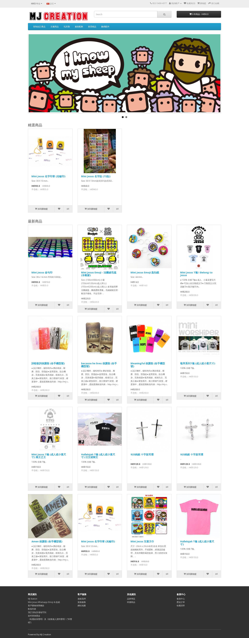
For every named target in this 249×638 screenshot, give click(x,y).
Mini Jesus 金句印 (42, 272)
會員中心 (181, 598)
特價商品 (131, 602)
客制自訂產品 (39, 26)
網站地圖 (82, 605)
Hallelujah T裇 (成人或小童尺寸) (197, 543)
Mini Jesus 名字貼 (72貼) (95, 176)
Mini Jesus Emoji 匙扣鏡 (145, 272)
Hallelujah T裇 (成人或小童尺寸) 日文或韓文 (98, 456)
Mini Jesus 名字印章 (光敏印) (48, 176)
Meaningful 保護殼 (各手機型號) (148, 365)
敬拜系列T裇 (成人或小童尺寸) (197, 363)
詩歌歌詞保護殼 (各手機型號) (48, 363)
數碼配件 (105, 26)
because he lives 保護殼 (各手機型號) (99, 365)
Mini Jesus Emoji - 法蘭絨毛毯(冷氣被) (98, 274)
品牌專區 (131, 598)
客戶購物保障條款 (36, 605)
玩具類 (67, 26)
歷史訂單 (181, 602)
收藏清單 (181, 605)
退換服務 (82, 602)
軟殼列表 (32, 608)
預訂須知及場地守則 (37, 612)
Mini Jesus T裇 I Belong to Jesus (196, 274)
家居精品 (92, 26)
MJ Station (32, 598)
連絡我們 (82, 598)
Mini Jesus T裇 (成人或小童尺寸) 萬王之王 (49, 456)
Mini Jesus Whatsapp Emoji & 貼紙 (44, 602)
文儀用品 (54, 26)
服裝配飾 (79, 26)
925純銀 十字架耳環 (142, 454)
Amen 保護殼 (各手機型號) (47, 541)
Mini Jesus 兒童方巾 (142, 541)
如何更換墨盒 (34, 615)
